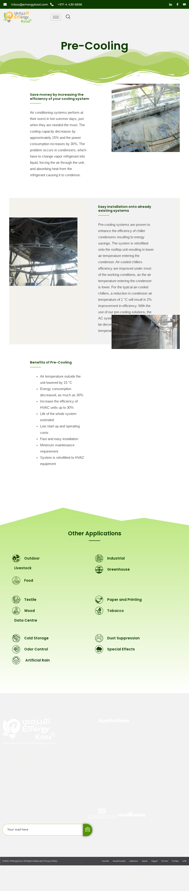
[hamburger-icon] (56, 17)
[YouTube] (184, 4)
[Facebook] (177, 4)
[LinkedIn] (170, 4)
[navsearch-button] (68, 17)
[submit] (87, 830)
